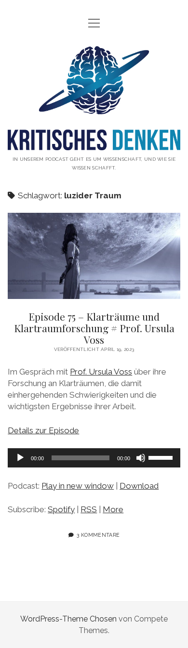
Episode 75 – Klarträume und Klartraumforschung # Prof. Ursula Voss (94, 256)
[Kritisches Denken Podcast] (94, 142)
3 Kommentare (98, 535)
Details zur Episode (43, 430)
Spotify (61, 509)
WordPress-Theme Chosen (68, 618)
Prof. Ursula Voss (101, 371)
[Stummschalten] (141, 458)
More (113, 509)
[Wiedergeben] (20, 458)
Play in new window (77, 486)
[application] (94, 457)
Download (139, 486)
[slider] (161, 457)
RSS (89, 509)
